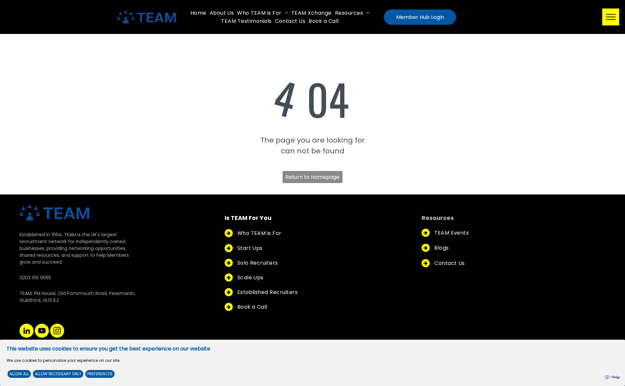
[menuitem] (198, 13)
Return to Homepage (312, 177)
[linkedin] (27, 331)
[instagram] (57, 331)
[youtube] (42, 331)
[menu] (610, 16)
